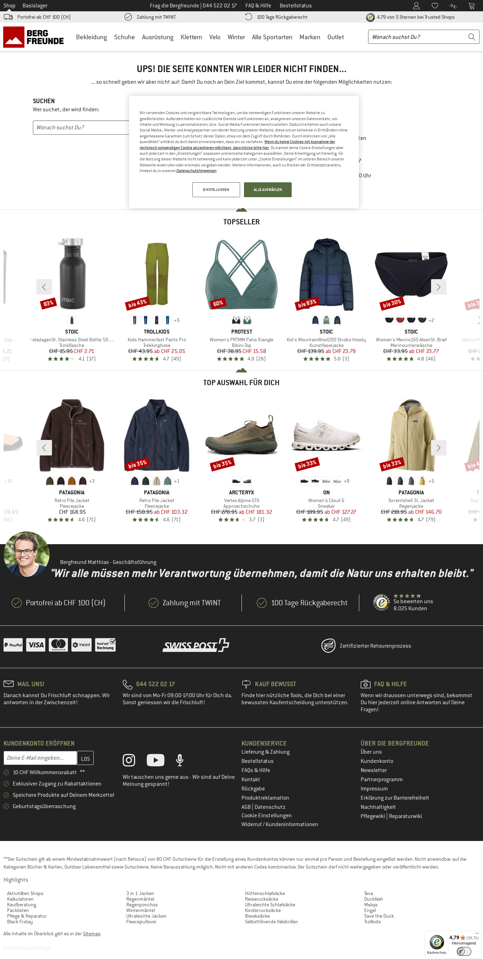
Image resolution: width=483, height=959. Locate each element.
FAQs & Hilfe (256, 770)
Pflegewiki (373, 816)
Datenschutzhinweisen (196, 170)
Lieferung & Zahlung (266, 751)
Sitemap (91, 933)
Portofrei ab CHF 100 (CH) (44, 17)
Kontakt (251, 779)
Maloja (370, 904)
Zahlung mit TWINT (156, 17)
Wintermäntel (140, 910)
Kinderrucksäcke (263, 910)
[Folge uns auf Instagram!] (134, 761)
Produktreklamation (265, 797)
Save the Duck (379, 916)
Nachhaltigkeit (378, 807)
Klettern (191, 37)
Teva (368, 893)
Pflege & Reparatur (27, 916)
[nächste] (439, 287)
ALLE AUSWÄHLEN (268, 189)
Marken (309, 37)
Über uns (371, 751)
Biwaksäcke (257, 916)
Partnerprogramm (382, 779)
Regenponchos (142, 904)
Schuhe (124, 37)
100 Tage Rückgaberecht (282, 17)
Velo (215, 37)
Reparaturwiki (405, 816)
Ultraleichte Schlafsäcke (270, 904)
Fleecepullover (141, 921)
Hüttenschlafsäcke (265, 893)
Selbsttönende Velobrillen (271, 921)
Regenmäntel (140, 899)
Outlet (335, 37)
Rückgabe (253, 788)
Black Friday (20, 921)
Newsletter (374, 770)
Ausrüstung (158, 37)
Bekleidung (91, 37)
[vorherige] (44, 287)
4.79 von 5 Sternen (415, 17)
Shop (10, 5)
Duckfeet (373, 899)
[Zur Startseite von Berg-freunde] (36, 36)
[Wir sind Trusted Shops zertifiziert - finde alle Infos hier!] (382, 603)
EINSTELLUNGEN (216, 189)
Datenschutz (270, 807)
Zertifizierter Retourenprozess (375, 645)
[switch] (464, 951)
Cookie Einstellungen (267, 815)
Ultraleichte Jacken (146, 916)
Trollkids (372, 921)
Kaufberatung (21, 904)
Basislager (35, 5)
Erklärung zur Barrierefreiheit (395, 797)
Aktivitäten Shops (25, 893)
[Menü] (477, 935)
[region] (244, 152)
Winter (236, 37)
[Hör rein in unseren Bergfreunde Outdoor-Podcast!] (185, 761)
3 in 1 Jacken (140, 893)
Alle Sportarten (272, 37)
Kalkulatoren (20, 899)
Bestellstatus (258, 761)
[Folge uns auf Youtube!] (161, 761)
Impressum (374, 788)
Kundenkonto (377, 761)
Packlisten (18, 910)
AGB (247, 807)
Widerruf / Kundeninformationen (280, 824)
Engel (370, 910)
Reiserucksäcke (261, 899)
